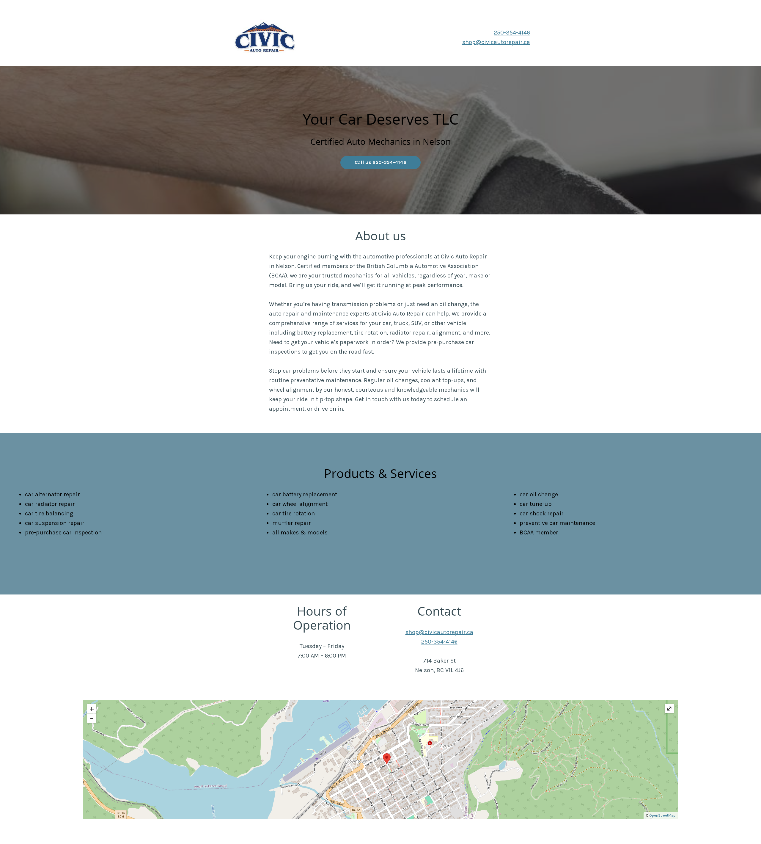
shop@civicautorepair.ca (496, 42)
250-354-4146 (512, 32)
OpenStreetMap (662, 815)
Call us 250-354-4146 (380, 162)
